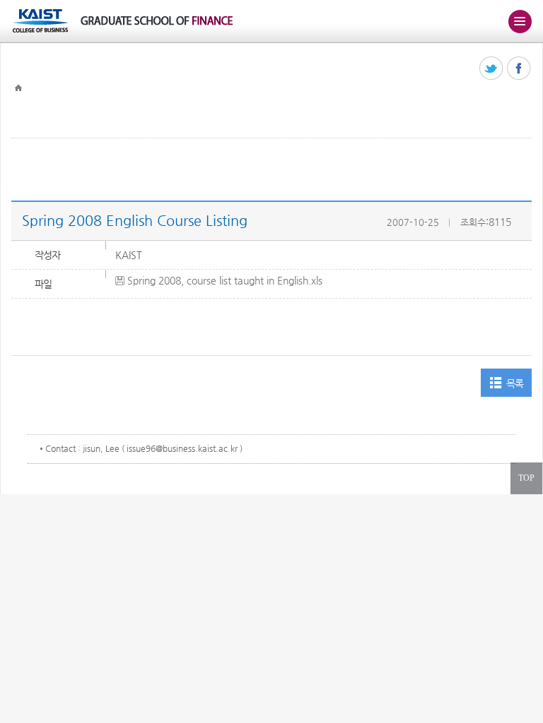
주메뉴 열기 (520, 21)
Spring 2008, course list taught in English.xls (224, 280)
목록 (515, 383)
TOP (526, 478)
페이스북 (519, 68)
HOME (18, 88)
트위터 (491, 68)
